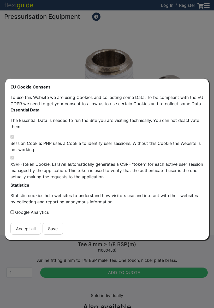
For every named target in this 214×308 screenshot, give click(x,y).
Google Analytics (32, 212)
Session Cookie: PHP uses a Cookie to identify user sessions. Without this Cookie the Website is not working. (105, 146)
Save (53, 228)
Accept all (26, 228)
